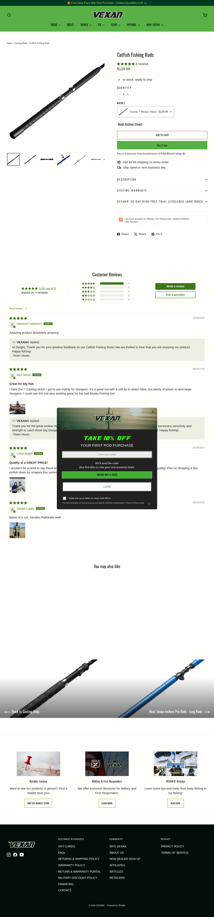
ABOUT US (117, 852)
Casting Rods (20, 43)
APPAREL (132, 24)
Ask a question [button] (175, 294)
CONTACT (64, 890)
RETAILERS (117, 877)
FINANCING (66, 884)
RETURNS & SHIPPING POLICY (78, 859)
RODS (54, 24)
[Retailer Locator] (38, 763)
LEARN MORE (107, 803)
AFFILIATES (117, 865)
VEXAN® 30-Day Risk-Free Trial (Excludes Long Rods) (160, 201)
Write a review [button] (175, 286)
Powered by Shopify (116, 905)
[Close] (153, 412)
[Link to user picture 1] (17, 406)
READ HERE (175, 803)
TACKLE (84, 24)
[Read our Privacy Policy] (149, 504)
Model (121, 103)
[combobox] (145, 111)
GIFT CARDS (66, 846)
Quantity (124, 87)
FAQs (61, 852)
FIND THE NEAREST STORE (38, 803)
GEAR (114, 24)
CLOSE (107, 486)
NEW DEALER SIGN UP (125, 859)
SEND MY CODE (107, 475)
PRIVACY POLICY (172, 846)
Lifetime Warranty (132, 190)
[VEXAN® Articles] (175, 763)
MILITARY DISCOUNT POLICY (77, 877)
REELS (70, 24)
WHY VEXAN (153, 24)
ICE (100, 24)
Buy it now (162, 145)
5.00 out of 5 (47, 288)
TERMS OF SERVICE (174, 852)
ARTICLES (116, 871)
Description (127, 179)
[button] (126, 64)
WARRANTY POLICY (71, 865)
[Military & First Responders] (107, 763)
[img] (18, 318)
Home (9, 43)
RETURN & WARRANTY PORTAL (79, 871)
